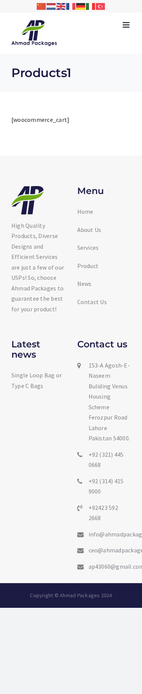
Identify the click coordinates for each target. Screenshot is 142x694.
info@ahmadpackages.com (110, 534)
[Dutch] (51, 6)
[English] (61, 6)
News (84, 283)
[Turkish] (101, 6)
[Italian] (91, 6)
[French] (71, 6)
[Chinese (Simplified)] (42, 6)
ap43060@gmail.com (110, 566)
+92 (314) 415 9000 (106, 486)
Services (88, 247)
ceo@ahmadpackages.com (110, 550)
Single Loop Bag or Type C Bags (36, 380)
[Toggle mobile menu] (127, 25)
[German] (81, 6)
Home (85, 211)
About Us (89, 229)
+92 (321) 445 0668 (106, 460)
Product (88, 266)
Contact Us (92, 302)
